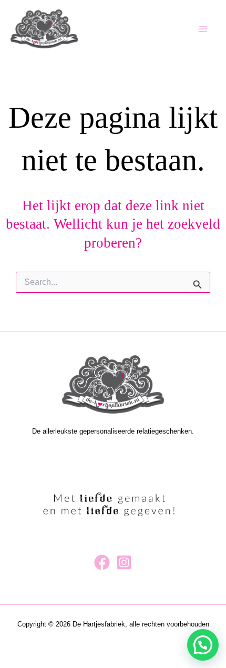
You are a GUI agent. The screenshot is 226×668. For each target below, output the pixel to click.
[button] (203, 645)
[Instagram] (124, 562)
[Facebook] (102, 562)
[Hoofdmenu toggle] (203, 28)
